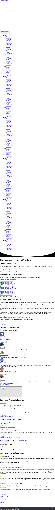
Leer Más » (2, 425)
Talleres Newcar (3, 337)
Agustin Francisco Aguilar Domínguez (8, 371)
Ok (16, 509)
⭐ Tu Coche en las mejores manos (8, 476)
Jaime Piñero (3, 347)
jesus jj (1, 379)
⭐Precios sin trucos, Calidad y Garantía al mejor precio (12, 483)
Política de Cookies (3, 499)
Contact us (8, 44)
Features (8, 40)
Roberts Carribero (4, 355)
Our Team (8, 39)
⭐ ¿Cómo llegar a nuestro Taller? (8, 456)
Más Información (4, 496)
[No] (18, 509)
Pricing (7, 41)
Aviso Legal (2, 502)
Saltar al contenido (4, 0)
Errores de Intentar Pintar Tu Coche (10, 419)
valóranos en (3, 342)
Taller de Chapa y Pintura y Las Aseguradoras (13, 440)
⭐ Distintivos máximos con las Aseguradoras (10, 467)
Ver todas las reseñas (4, 384)
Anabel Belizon (3, 362)
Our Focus (8, 38)
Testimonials (9, 43)
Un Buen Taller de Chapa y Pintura (10, 430)
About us (8, 36)
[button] (27, 456)
